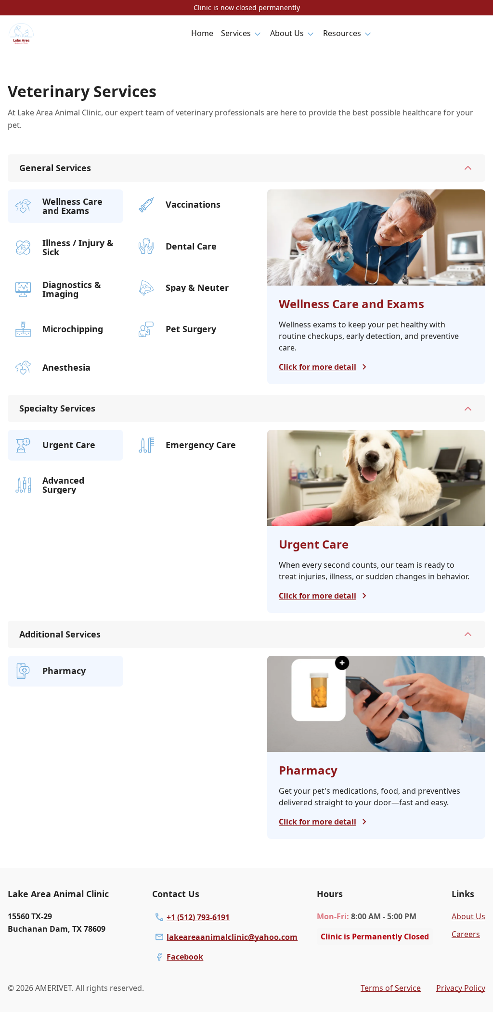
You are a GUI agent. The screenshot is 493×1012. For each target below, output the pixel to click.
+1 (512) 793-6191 (198, 917)
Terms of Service (391, 988)
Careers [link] (466, 934)
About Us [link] (468, 916)
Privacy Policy (460, 988)
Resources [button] (342, 33)
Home (202, 33)
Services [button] (236, 33)
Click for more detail (317, 367)
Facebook (185, 956)
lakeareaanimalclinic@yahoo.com (232, 937)
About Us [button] (287, 33)
